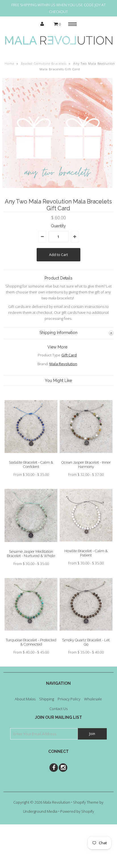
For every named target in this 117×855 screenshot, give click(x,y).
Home (9, 63)
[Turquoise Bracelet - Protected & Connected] (31, 634)
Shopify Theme (86, 802)
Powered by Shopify (77, 811)
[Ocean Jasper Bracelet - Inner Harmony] (86, 457)
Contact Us (58, 708)
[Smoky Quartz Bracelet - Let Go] (86, 634)
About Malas (25, 698)
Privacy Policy (69, 698)
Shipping (46, 698)
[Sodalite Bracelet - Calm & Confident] (31, 457)
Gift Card (69, 355)
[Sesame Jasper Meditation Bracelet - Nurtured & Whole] (31, 546)
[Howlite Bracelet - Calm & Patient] (86, 545)
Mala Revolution (63, 363)
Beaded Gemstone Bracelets (43, 63)
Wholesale (93, 698)
